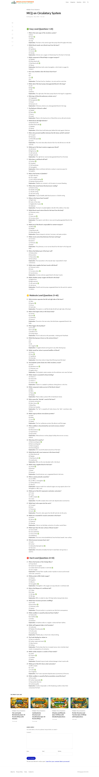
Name (28, 751)
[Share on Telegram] (12, 38)
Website (59, 751)
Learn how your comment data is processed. (58, 761)
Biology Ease (30, 16)
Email (43, 751)
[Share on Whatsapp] (12, 34)
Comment (29, 732)
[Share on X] (12, 27)
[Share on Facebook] (12, 23)
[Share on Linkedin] (12, 30)
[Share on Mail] (12, 42)
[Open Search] (87, 2)
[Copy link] (12, 45)
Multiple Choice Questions (33, 9)
